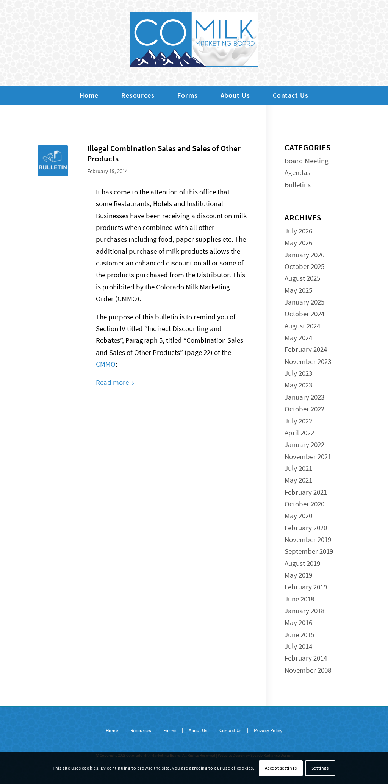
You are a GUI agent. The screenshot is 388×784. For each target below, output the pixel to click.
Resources (140, 730)
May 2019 (298, 574)
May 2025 (298, 290)
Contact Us (230, 730)
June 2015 (299, 634)
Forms (169, 730)
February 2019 (306, 586)
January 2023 (304, 396)
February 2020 (306, 527)
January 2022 (304, 444)
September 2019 (309, 551)
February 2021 (306, 492)
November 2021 (308, 456)
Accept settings (281, 768)
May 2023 (298, 384)
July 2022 (298, 420)
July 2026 (298, 230)
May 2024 (298, 337)
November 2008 (308, 670)
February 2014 (306, 657)
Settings (320, 768)
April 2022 (299, 432)
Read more (112, 382)
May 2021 (298, 479)
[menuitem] (89, 95)
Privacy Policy (268, 730)
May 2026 (298, 242)
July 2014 (298, 646)
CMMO (106, 364)
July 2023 (298, 373)
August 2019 (302, 563)
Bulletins (298, 184)
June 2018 (299, 598)
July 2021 (298, 468)
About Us (198, 730)
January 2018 (304, 610)
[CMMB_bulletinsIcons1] (53, 160)
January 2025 (304, 301)
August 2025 (302, 278)
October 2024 (304, 313)
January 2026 (304, 254)
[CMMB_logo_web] (194, 43)
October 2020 (304, 503)
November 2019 (308, 539)
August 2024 (302, 325)
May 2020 (298, 515)
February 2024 (306, 349)
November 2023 (308, 361)
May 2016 (298, 622)
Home (112, 730)
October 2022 (304, 408)
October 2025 (304, 266)
